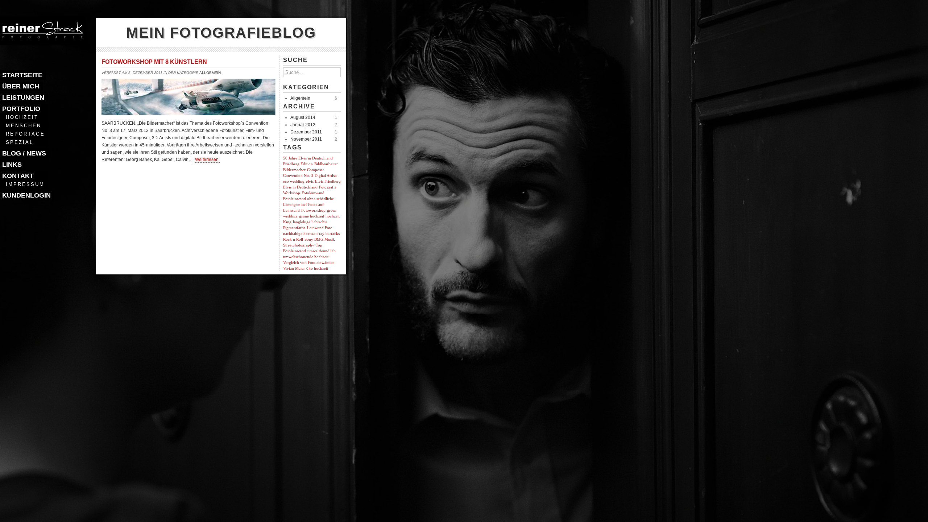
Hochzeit (22, 117)
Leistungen (23, 97)
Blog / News (24, 153)
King (287, 222)
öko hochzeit (317, 268)
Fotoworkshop (313, 210)
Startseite (22, 75)
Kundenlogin (26, 195)
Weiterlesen (207, 159)
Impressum (25, 184)
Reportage (25, 134)
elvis (310, 181)
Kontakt (18, 176)
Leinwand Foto (319, 228)
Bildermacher (294, 170)
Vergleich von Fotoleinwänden (309, 263)
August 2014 (302, 117)
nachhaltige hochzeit (300, 234)
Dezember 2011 (306, 131)
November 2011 (306, 139)
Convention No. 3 (298, 176)
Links (12, 164)
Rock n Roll (293, 239)
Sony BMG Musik (319, 239)
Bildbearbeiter (326, 164)
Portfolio (21, 108)
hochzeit (333, 216)
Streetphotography (298, 245)
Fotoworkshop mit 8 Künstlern (154, 62)
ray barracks (329, 234)
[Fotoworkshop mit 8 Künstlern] (189, 113)
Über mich (20, 86)
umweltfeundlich (321, 251)
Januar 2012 (302, 124)
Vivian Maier (294, 268)
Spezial (19, 142)
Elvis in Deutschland (300, 187)
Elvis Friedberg (328, 181)
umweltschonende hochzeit (305, 257)
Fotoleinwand (313, 193)
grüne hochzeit (311, 216)
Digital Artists (326, 176)
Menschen (23, 125)
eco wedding (293, 181)
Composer (315, 170)
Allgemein (210, 73)
